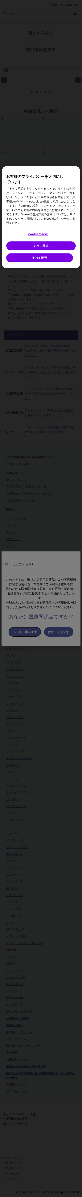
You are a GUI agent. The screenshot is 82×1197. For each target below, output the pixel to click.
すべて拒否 (39, 258)
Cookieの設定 (38, 234)
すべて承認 (41, 246)
